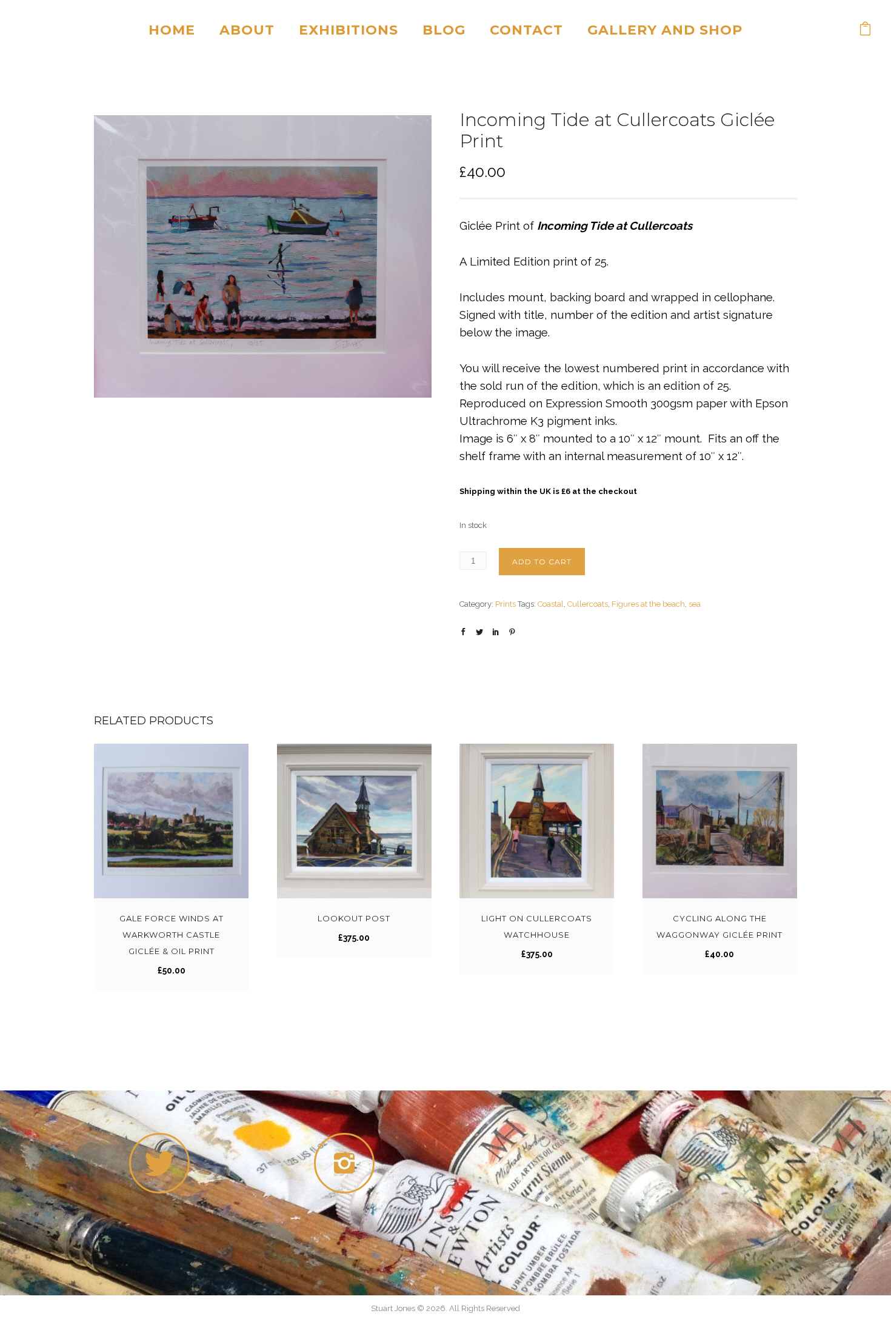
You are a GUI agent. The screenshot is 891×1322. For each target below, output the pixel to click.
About (247, 30)
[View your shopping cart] (865, 30)
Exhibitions (348, 30)
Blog (444, 30)
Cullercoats (587, 604)
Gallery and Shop (665, 30)
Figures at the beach (648, 604)
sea (695, 604)
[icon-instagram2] (347, 1163)
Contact (526, 30)
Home (171, 30)
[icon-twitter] (159, 1163)
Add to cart (542, 561)
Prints (505, 604)
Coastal (551, 604)
